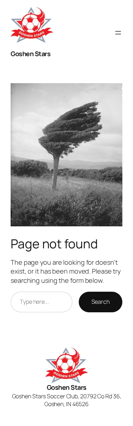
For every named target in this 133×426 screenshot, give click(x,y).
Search (101, 302)
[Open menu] (118, 32)
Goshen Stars (30, 53)
